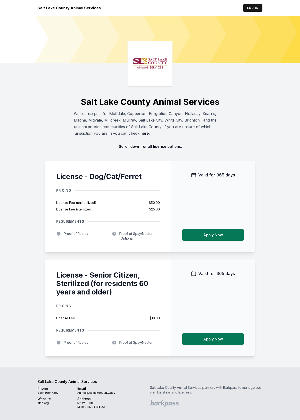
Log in (252, 8)
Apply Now (213, 235)
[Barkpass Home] (165, 403)
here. (145, 133)
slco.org (43, 403)
